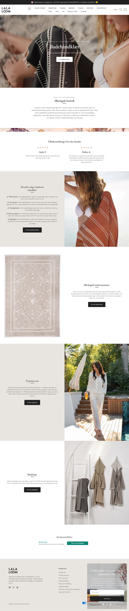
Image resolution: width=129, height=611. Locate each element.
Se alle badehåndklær (32, 230)
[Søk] (121, 10)
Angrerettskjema (64, 581)
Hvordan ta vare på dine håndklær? (69, 589)
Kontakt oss (62, 572)
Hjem (29, 8)
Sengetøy (62, 8)
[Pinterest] (110, 604)
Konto (115, 9)
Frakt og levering (64, 575)
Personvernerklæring (65, 584)
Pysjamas (80, 8)
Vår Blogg (83, 11)
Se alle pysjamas (32, 402)
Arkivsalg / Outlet (72, 11)
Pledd (57, 11)
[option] (64, 51)
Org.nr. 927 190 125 (64, 592)
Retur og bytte (63, 578)
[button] (63, 82)
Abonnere (107, 598)
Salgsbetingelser (64, 586)
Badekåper (72, 8)
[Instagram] (107, 604)
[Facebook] (103, 604)
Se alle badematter (97, 304)
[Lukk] (125, 566)
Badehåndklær (53, 8)
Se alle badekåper (32, 490)
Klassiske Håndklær (39, 8)
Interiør (50, 11)
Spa (63, 11)
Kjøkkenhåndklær (101, 8)
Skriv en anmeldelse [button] (77, 543)
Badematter (90, 8)
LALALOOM (16, 604)
